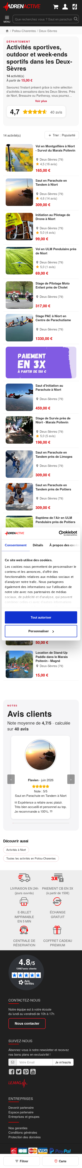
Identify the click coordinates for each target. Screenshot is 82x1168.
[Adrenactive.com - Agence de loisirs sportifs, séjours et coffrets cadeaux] (22, 6)
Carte (62, 1161)
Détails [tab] (38, 545)
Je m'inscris (63, 1062)
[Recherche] (75, 19)
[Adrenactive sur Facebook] (11, 1072)
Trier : (64, 135)
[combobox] (42, 19)
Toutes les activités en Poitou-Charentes (31, 858)
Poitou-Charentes (24, 30)
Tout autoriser (41, 617)
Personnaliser (38, 631)
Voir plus (41, 101)
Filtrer (24, 1161)
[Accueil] (7, 30)
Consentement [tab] (15, 545)
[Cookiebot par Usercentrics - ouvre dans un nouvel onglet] (59, 533)
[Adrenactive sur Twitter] (19, 1072)
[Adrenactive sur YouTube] (33, 1072)
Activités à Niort (16, 850)
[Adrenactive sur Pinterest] (26, 1072)
